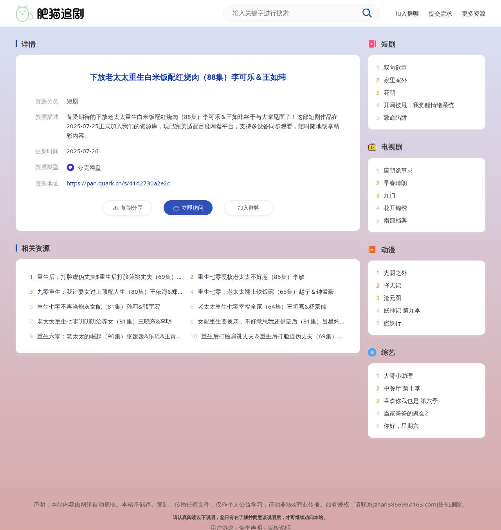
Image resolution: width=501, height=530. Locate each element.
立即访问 (193, 207)
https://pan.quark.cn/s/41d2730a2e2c (118, 183)
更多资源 (473, 13)
